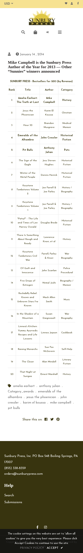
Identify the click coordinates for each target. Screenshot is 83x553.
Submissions (13, 502)
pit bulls (14, 408)
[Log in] (47, 32)
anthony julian (49, 386)
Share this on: (32, 419)
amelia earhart (24, 386)
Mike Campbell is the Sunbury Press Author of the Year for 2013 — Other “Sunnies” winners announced (40, 66)
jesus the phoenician (41, 397)
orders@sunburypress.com (23, 474)
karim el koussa (34, 402)
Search (9, 495)
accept (55, 548)
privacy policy (32, 548)
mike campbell (60, 402)
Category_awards (21, 391)
